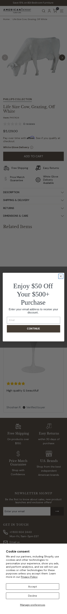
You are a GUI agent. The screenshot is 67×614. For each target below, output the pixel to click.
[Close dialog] (60, 276)
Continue (33, 328)
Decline (32, 595)
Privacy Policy (29, 577)
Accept (32, 586)
